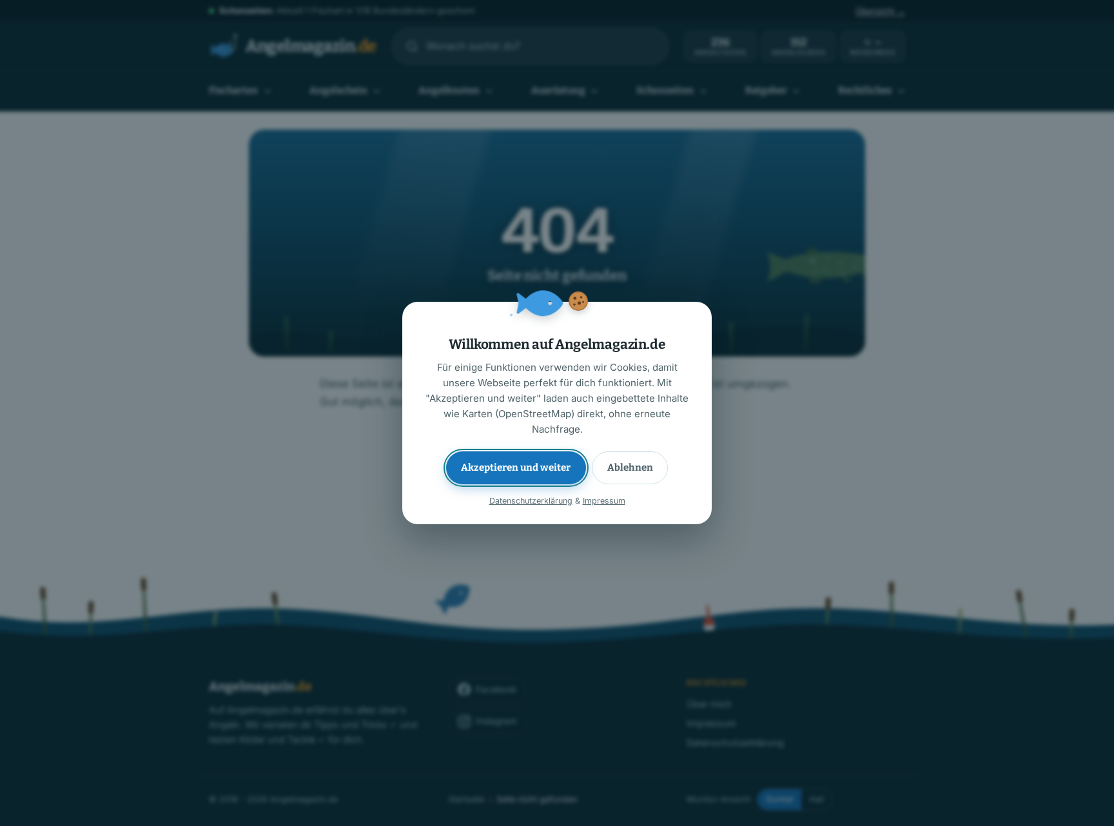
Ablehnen (630, 467)
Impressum (604, 501)
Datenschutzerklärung (530, 501)
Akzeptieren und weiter (516, 467)
